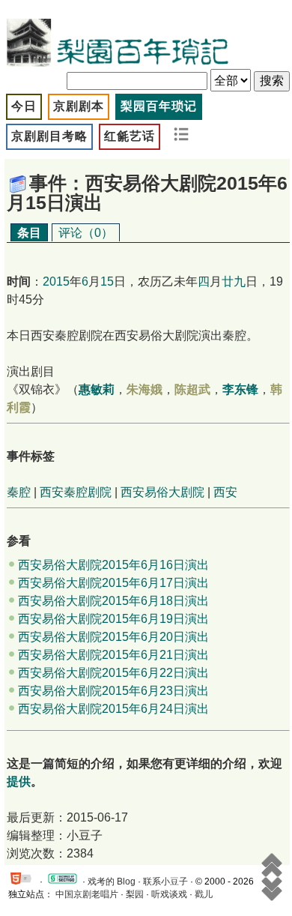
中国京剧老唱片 (86, 894)
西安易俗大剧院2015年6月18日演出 (113, 600)
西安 (225, 492)
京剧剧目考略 (49, 136)
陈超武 (192, 389)
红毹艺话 (129, 136)
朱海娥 (144, 389)
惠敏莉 (97, 389)
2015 (56, 281)
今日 (24, 106)
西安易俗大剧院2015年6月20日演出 (113, 636)
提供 (19, 781)
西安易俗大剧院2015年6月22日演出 (113, 672)
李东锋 (240, 389)
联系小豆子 (165, 881)
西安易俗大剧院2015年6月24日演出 (113, 708)
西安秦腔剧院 (76, 492)
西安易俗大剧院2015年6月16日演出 (113, 564)
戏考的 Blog (112, 881)
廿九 (234, 281)
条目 (29, 232)
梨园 (135, 894)
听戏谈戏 (169, 894)
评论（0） (85, 232)
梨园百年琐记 (159, 106)
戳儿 (204, 894)
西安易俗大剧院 (162, 492)
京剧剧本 (78, 106)
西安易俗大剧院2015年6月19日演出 (113, 618)
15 (107, 281)
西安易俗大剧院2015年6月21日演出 (113, 654)
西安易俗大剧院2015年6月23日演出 (113, 690)
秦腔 (19, 492)
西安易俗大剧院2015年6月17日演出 (113, 582)
